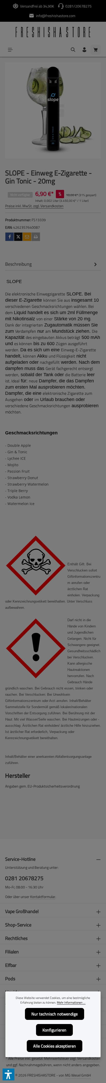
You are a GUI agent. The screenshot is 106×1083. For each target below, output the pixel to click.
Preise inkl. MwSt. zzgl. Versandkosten (34, 206)
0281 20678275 (24, 878)
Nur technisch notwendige (54, 1014)
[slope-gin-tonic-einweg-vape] (53, 110)
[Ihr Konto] (84, 49)
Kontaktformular (42, 896)
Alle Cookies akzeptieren (54, 1046)
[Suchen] (73, 49)
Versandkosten (88, 1058)
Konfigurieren (54, 1030)
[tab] (51, 264)
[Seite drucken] (36, 237)
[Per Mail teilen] (27, 237)
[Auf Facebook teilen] (9, 237)
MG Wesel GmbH (78, 1075)
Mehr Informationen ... (71, 1002)
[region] (53, 110)
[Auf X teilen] (18, 237)
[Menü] (10, 49)
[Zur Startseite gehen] (53, 32)
